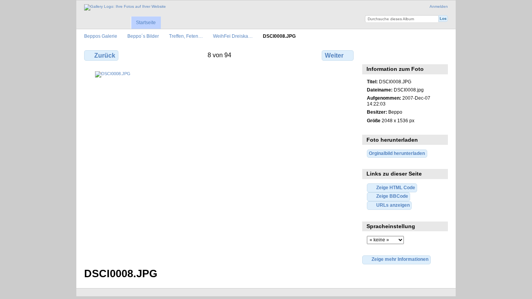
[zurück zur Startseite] (125, 7)
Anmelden (439, 6)
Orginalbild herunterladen (397, 153)
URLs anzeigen (393, 205)
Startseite (146, 22)
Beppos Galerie (100, 36)
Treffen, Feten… (186, 36)
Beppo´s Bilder (143, 36)
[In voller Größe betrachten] (219, 164)
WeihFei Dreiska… (233, 36)
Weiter (334, 55)
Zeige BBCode (392, 196)
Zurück (104, 55)
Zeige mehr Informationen (400, 259)
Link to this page (387, 54)
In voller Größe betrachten (371, 54)
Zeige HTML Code (395, 187)
